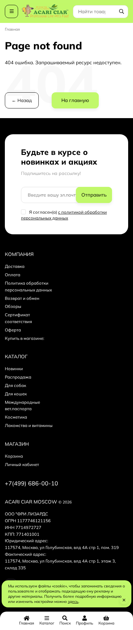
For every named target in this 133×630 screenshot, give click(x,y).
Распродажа (18, 377)
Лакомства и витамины (29, 425)
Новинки (14, 368)
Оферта (13, 329)
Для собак (15, 385)
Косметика (16, 417)
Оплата (12, 274)
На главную (75, 100)
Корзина (14, 456)
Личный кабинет (22, 464)
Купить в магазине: (24, 338)
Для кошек (16, 393)
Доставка (15, 266)
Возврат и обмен (22, 298)
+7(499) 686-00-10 (31, 483)
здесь (73, 601)
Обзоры (13, 306)
